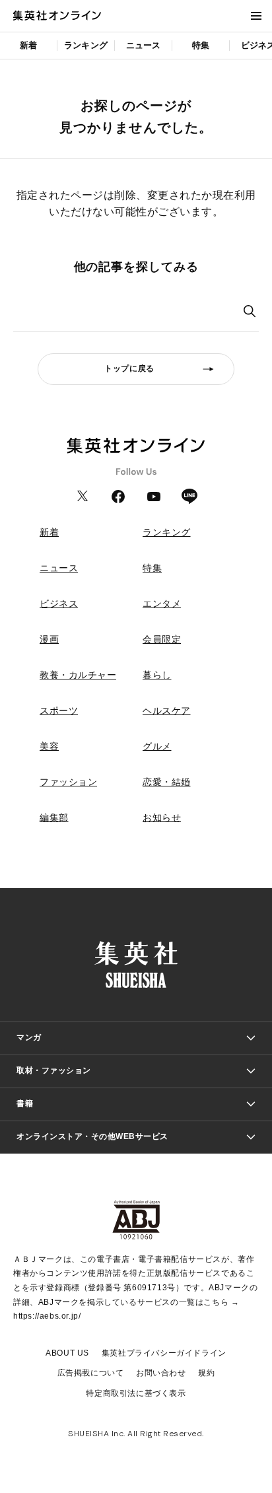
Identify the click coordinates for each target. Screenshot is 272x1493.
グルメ (157, 746)
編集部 (54, 817)
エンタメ (162, 603)
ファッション (68, 782)
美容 (49, 746)
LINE (189, 496)
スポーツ (59, 710)
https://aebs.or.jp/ (47, 1316)
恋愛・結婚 (167, 782)
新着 (28, 45)
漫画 (49, 639)
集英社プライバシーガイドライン (164, 1353)
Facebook (118, 496)
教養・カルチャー (78, 675)
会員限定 (162, 639)
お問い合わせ (161, 1372)
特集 (200, 45)
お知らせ (162, 817)
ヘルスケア (167, 710)
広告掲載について (90, 1372)
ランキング (86, 45)
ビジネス (59, 603)
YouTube (154, 496)
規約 (206, 1372)
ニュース (143, 45)
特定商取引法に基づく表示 (136, 1393)
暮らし (157, 675)
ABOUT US (67, 1353)
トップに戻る (129, 368)
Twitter (82, 496)
